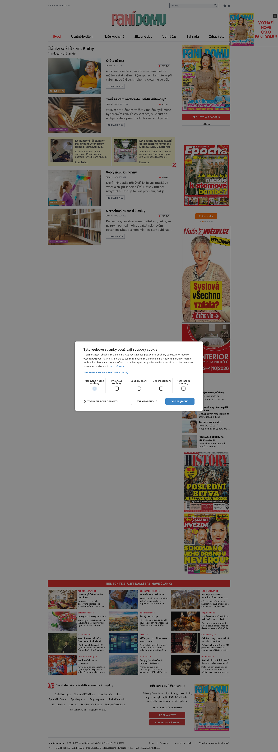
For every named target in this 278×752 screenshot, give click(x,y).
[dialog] (139, 376)
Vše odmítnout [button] (147, 401)
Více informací (117, 366)
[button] (139, 372)
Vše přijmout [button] (179, 401)
